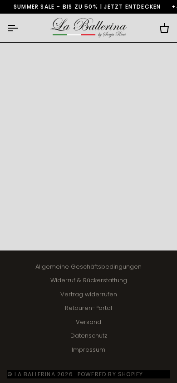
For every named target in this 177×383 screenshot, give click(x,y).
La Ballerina (35, 374)
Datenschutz (88, 335)
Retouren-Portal (88, 308)
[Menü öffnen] (20, 28)
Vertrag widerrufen (88, 294)
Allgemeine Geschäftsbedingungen (88, 266)
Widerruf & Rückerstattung (88, 280)
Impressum (88, 349)
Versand (88, 322)
